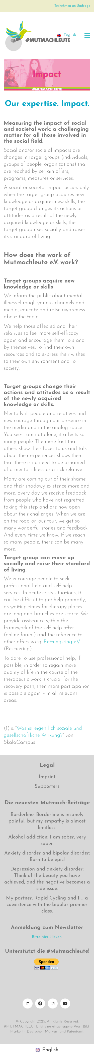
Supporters (47, 786)
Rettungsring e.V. (62, 641)
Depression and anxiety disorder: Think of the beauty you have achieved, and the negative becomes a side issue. (47, 879)
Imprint (47, 777)
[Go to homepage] (37, 35)
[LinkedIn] (28, 1003)
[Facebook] (40, 1003)
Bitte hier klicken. (47, 937)
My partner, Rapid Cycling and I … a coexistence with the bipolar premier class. (47, 905)
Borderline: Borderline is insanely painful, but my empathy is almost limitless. (47, 821)
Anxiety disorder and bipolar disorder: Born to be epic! (47, 856)
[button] (7, 6)
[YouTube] (65, 1003)
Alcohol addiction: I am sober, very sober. (47, 840)
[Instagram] (53, 1003)
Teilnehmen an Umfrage (72, 6)
